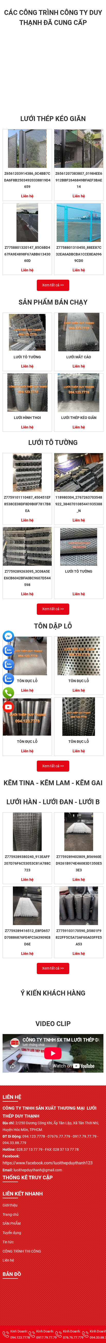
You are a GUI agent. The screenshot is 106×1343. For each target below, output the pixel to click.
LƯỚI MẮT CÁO (78, 357)
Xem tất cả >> (53, 285)
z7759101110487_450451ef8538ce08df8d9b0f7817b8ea (27, 504)
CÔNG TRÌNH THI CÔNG (22, 1251)
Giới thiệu (10, 1205)
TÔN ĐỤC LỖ (27, 681)
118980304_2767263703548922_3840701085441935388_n (78, 504)
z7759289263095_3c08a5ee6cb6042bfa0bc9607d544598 (27, 578)
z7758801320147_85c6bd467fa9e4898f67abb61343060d (27, 254)
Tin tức (8, 1242)
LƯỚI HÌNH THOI (27, 418)
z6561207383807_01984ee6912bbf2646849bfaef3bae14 (78, 180)
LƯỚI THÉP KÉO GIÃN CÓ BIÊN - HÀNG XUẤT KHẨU (54, 102)
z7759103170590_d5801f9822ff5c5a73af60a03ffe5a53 (79, 937)
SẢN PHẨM (12, 1223)
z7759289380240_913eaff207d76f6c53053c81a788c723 (27, 863)
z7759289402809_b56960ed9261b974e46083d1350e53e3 (79, 863)
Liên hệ (8, 1260)
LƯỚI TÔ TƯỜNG (27, 357)
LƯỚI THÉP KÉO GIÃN (78, 418)
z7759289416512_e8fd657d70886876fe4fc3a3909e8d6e (27, 937)
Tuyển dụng (12, 1233)
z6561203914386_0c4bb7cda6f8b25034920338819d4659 (27, 180)
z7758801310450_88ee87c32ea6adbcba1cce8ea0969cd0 (79, 254)
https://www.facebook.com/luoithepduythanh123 (48, 1163)
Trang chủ (11, 1214)
